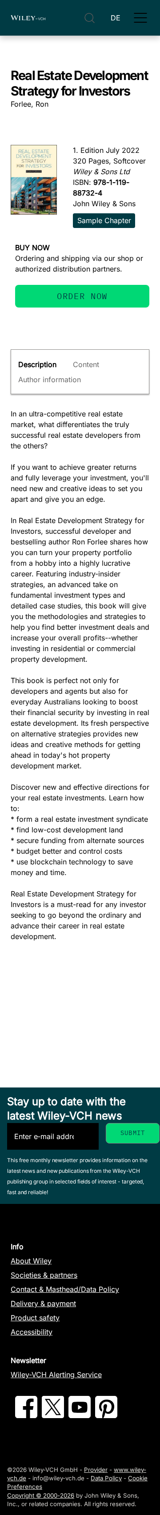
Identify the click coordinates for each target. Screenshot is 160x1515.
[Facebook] (26, 1415)
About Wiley (31, 1260)
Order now (82, 295)
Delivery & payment (43, 1303)
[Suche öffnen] (90, 18)
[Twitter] (53, 1415)
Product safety (35, 1317)
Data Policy (106, 1478)
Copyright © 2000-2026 (40, 1495)
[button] (140, 18)
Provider (96, 1469)
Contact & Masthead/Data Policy (65, 1289)
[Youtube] (79, 1415)
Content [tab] (86, 364)
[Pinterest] (106, 1415)
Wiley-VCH (28, 18)
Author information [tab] (49, 379)
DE (115, 17)
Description (37, 364)
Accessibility (31, 1331)
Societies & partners (44, 1275)
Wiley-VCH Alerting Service (56, 1374)
